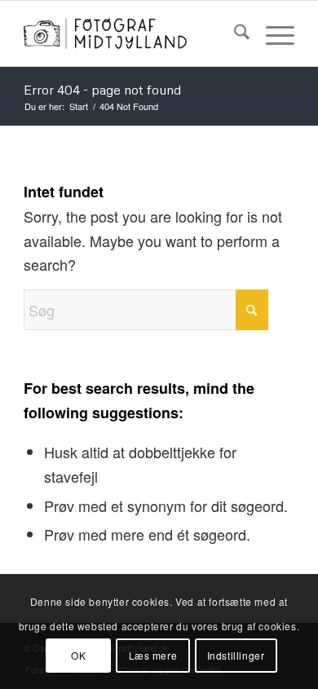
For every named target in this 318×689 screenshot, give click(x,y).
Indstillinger (236, 655)
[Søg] (234, 33)
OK (78, 655)
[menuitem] (234, 33)
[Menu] (272, 33)
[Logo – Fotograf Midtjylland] (132, 33)
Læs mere (153, 655)
